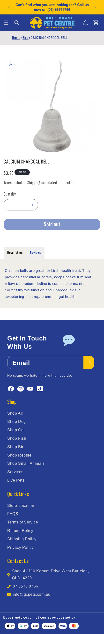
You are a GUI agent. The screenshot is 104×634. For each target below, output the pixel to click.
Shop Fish (16, 438)
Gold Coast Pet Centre (33, 617)
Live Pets (15, 480)
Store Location (20, 505)
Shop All (15, 413)
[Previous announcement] (9, 7)
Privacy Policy (20, 547)
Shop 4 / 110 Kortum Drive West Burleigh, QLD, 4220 (50, 574)
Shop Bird (16, 447)
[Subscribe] (88, 362)
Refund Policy (20, 531)
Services (15, 472)
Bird (25, 37)
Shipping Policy (22, 539)
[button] (6, 22)
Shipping (33, 183)
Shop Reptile (19, 455)
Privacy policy (63, 617)
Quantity (10, 194)
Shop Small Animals (26, 463)
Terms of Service (22, 522)
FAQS (12, 514)
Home (16, 37)
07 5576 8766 (25, 586)
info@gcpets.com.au (32, 594)
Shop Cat (16, 430)
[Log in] (85, 22)
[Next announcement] (95, 7)
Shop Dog (16, 421)
